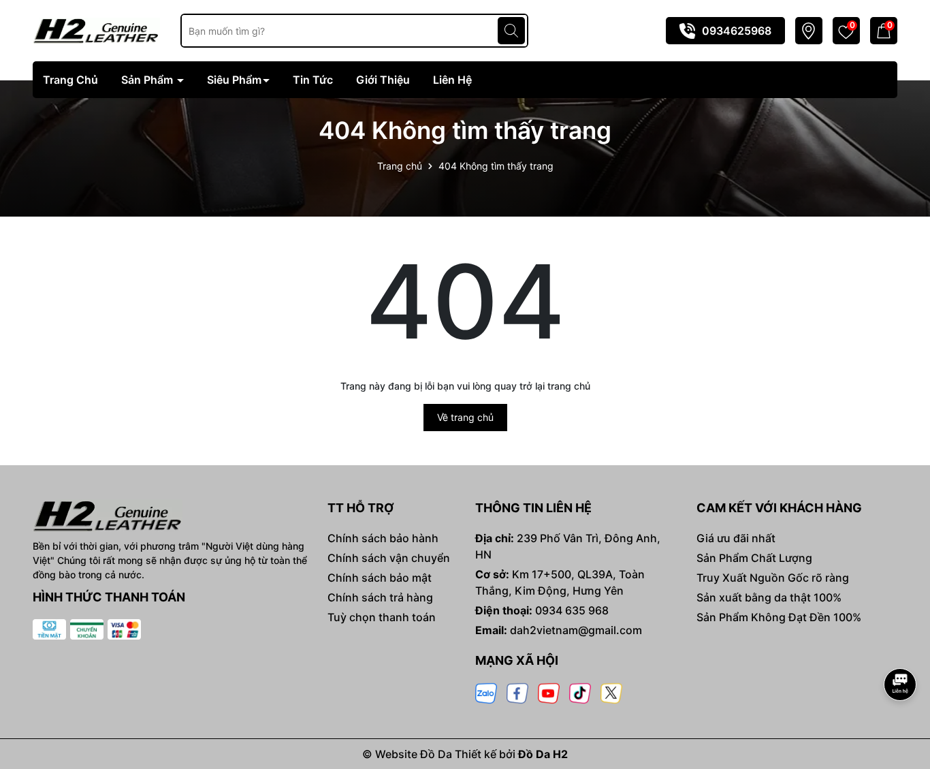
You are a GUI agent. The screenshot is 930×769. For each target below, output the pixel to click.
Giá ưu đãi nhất (735, 538)
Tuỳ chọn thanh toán (381, 617)
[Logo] (96, 29)
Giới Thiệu (383, 80)
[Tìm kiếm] (511, 30)
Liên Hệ (452, 80)
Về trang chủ (465, 417)
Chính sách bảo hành (382, 538)
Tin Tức (313, 80)
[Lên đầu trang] (900, 646)
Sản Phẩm (148, 80)
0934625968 (736, 30)
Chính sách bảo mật (379, 577)
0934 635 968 (572, 610)
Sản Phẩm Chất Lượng (754, 558)
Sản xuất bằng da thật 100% (768, 597)
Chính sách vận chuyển (388, 558)
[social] (486, 692)
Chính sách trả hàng (380, 597)
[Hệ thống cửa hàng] (808, 31)
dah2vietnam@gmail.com (576, 630)
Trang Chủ (70, 80)
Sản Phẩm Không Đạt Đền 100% (778, 617)
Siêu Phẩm (234, 80)
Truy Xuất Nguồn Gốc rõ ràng (772, 577)
